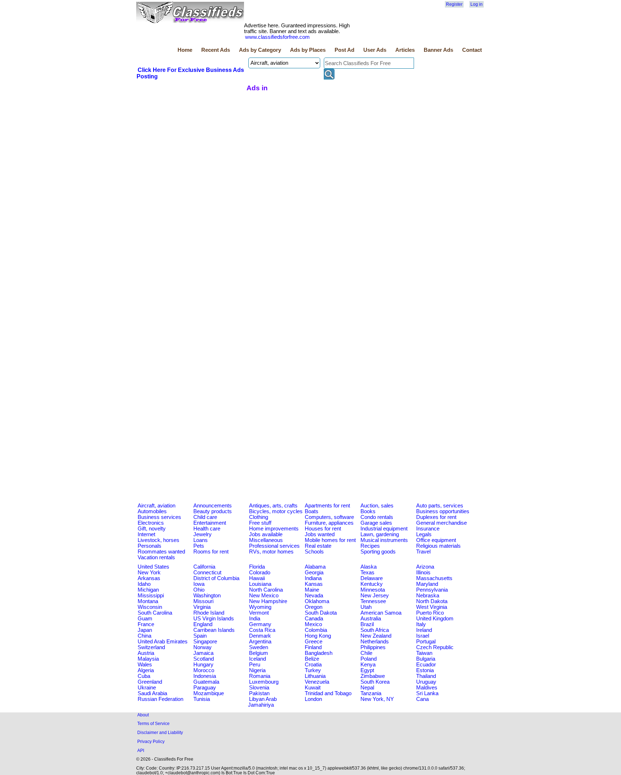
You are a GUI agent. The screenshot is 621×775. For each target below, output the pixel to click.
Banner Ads (438, 50)
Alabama (315, 567)
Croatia (313, 664)
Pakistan (259, 693)
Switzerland (151, 647)
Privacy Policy (151, 741)
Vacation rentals (156, 557)
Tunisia (201, 699)
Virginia (202, 607)
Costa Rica (262, 630)
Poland (368, 659)
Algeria (146, 670)
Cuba (144, 676)
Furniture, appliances (329, 523)
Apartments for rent (327, 506)
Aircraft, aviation (156, 506)
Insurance (428, 529)
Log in (476, 4)
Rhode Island (208, 613)
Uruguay (426, 682)
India (254, 618)
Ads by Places (308, 50)
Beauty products (212, 511)
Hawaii (257, 578)
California (204, 567)
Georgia (314, 572)
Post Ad (344, 50)
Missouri (203, 601)
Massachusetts (434, 578)
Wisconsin (150, 607)
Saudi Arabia (152, 693)
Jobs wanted (320, 534)
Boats (311, 511)
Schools (314, 552)
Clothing (258, 517)
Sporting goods (378, 552)
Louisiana (260, 584)
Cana (422, 699)
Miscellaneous (266, 540)
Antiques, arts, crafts (273, 506)
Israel (422, 636)
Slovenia (259, 687)
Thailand (426, 676)
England (202, 624)
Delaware (371, 578)
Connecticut (207, 572)
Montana (148, 601)
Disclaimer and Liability (160, 732)
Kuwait (313, 687)
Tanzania (370, 693)
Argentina (260, 641)
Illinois (423, 572)
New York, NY (377, 699)
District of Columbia (216, 578)
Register (454, 4)
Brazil (367, 624)
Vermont (259, 613)
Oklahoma (317, 601)
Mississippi (151, 595)
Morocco (203, 670)
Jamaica (203, 653)
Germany (260, 624)
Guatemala (206, 682)
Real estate (318, 546)
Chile (366, 653)
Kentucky (371, 584)
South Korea (375, 682)
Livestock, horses (158, 540)
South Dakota (321, 613)
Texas (367, 572)
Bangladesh (318, 653)
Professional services (274, 546)
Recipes (370, 546)
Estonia (425, 670)
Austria (146, 653)
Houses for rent (323, 529)
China (144, 636)
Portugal (426, 641)
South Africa (374, 630)
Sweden (258, 647)
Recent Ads (215, 50)
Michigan (148, 590)
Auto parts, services (439, 506)
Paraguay (204, 687)
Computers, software (329, 517)
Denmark (260, 636)
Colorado (259, 572)
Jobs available (265, 534)
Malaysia (148, 659)
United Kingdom (435, 618)
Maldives (426, 687)
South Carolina (155, 613)
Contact (472, 50)
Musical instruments (384, 540)
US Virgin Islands (213, 618)
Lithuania (315, 676)
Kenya (368, 664)
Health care (206, 529)
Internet (146, 534)
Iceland (257, 659)
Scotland (203, 659)
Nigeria (257, 670)
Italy (421, 624)
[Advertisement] (190, 134)
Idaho (144, 584)
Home (185, 50)
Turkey (313, 670)
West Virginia (431, 607)
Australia (370, 618)
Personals (149, 546)
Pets (198, 546)
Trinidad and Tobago (328, 693)
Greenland (150, 682)
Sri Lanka (427, 693)
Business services (159, 517)
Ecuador (426, 664)
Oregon (313, 607)
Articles (405, 50)
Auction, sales (377, 506)
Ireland (424, 630)
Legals (424, 534)
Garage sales (376, 523)
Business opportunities (442, 511)
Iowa (198, 584)
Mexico (313, 624)
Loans (200, 540)
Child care (205, 517)
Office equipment (436, 540)
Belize (312, 659)
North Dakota (431, 601)
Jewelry (202, 534)
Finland (313, 647)
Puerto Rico (430, 613)
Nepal (367, 687)
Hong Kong (318, 636)
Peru (254, 664)
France (146, 624)
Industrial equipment (384, 529)
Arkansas (149, 578)
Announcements (212, 506)
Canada (314, 618)
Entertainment (209, 523)
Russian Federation (160, 699)
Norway (202, 647)
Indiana (313, 578)
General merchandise (441, 523)
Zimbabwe (372, 676)
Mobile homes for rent (330, 540)
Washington (207, 595)
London (313, 699)
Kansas (314, 584)
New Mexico (264, 595)
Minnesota (372, 590)
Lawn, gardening (379, 534)
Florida (257, 567)
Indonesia (204, 676)
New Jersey (374, 595)
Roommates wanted (161, 552)
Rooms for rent (211, 552)
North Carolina (266, 590)
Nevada (314, 595)
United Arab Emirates (163, 641)
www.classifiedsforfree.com (277, 37)
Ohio (198, 590)
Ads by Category (260, 50)
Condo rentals (376, 517)
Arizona (425, 567)
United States (153, 567)
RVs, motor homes (271, 552)
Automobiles (152, 511)
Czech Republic (435, 647)
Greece (313, 641)
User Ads (374, 50)
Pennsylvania (432, 590)
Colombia (316, 630)
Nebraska (427, 595)
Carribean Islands (214, 630)
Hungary (203, 664)
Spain (200, 636)
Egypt (367, 670)
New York (149, 572)
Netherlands (374, 641)
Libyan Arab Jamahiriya (262, 702)
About (143, 714)
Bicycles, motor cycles (276, 511)
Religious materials (438, 546)
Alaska (368, 567)
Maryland (427, 584)
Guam (145, 618)
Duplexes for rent (436, 517)
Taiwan (424, 653)
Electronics (151, 523)
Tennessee (373, 601)
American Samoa (380, 613)
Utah (366, 607)
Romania (259, 676)
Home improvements (274, 529)
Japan (145, 630)
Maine (312, 590)
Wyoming (260, 607)
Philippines (373, 647)
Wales (145, 664)
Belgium (258, 653)
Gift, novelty (152, 529)
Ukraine (147, 687)
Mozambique (208, 693)
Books (368, 511)
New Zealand (375, 636)
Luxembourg (264, 682)
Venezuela (317, 682)
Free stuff (260, 523)
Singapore (205, 641)
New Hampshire (268, 601)
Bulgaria (425, 659)
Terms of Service (153, 723)
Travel (423, 552)
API (140, 750)
